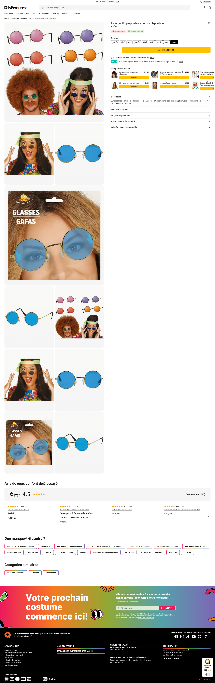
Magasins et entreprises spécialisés (75, 651)
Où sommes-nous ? (171, 659)
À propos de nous (10, 650)
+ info (181, 62)
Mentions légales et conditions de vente (18, 652)
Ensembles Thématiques (139, 546)
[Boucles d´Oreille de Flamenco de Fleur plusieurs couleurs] (195, 85)
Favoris (48, 552)
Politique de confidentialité (146, 618)
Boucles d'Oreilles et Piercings (105, 552)
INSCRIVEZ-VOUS (167, 608)
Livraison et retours (119, 109)
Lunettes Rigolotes (65, 552)
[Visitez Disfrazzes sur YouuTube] (193, 636)
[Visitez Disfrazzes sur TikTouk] (188, 636)
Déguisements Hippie (16, 573)
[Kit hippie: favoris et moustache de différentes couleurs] (154, 74)
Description (116, 97)
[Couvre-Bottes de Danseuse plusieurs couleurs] (195, 74)
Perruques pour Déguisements (69, 546)
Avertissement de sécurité (123, 121)
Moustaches (33, 552)
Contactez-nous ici (116, 650)
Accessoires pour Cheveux (151, 552)
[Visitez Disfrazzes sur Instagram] (182, 636)
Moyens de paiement (120, 115)
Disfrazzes (207, 679)
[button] (207, 80)
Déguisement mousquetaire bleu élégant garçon (74, 510)
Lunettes (187, 552)
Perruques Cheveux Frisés (195, 546)
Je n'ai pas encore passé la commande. (176, 650)
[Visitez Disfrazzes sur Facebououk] (176, 636)
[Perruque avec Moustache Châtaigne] (114, 74)
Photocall (173, 552)
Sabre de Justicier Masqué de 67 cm (18, 510)
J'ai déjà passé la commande (173, 652)
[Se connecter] (204, 7)
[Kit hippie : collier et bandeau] (114, 85)
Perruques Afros (14, 552)
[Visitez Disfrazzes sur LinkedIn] (205, 636)
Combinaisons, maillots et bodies (20, 546)
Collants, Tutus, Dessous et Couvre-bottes (105, 546)
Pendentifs (129, 552)
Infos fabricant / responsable (124, 127)
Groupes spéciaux (65, 646)
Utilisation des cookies (12, 660)
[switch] (207, 674)
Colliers (83, 552)
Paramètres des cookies (12, 662)
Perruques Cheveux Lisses (167, 546)
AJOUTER (174, 77)
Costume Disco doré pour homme (122, 510)
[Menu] (211, 659)
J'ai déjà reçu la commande (172, 655)
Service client (8, 658)
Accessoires (51, 573)
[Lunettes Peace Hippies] (154, 85)
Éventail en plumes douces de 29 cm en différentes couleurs (182, 510)
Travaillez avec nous (11, 665)
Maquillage (45, 546)
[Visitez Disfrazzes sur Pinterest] (199, 636)
